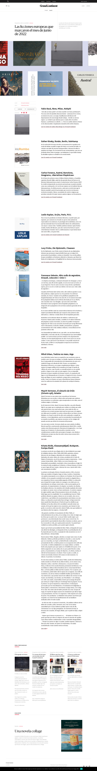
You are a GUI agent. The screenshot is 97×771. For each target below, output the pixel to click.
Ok (81, 768)
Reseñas (16, 726)
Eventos (54, 1)
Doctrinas (48, 1)
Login (83, 5)
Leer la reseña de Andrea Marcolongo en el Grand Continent (58, 126)
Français (46, 10)
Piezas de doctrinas (19, 652)
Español (50, 10)
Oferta (88, 5)
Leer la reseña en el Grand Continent (51, 157)
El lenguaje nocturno (21, 654)
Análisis (42, 1)
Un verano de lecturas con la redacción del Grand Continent (39, 656)
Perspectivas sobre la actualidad (22, 23)
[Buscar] (14, 1)
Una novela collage (28, 731)
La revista (8, 765)
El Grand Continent (25, 103)
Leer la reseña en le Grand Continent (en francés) (55, 234)
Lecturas (31, 23)
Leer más (43, 347)
